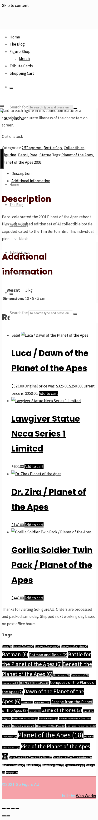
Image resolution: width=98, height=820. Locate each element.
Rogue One (16, 757)
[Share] (13, 808)
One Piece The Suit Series (81, 725)
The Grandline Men (13, 765)
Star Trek (31, 757)
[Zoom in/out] (4, 808)
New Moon (43, 725)
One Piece (58, 725)
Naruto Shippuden (23, 725)
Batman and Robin (48, 654)
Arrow (7, 646)
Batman (15, 654)
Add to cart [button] (48, 393)
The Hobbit (33, 765)
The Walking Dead (53, 765)
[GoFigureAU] (12, 118)
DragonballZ (42, 702)
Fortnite (35, 711)
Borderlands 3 (80, 675)
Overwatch (9, 736)
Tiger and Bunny (75, 765)
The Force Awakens (80, 757)
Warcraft (12, 772)
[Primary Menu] (2, 159)
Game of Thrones (61, 710)
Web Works (86, 795)
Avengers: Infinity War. (74, 646)
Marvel (32, 718)
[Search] (11, 88)
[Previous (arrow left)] (4, 815)
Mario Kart (19, 718)
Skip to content (15, 5)
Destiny (27, 702)
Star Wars (45, 757)
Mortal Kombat (48, 718)
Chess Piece (41, 683)
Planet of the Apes (50, 735)
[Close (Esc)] (17, 808)
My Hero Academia (70, 718)
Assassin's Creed (23, 646)
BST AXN (26, 683)
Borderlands (61, 675)
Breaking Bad (11, 683)
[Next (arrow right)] (8, 815)
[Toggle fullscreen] (8, 808)
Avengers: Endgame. (47, 646)
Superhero (60, 757)
